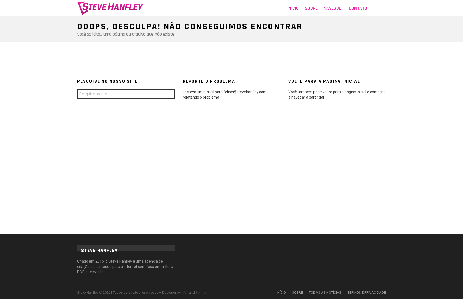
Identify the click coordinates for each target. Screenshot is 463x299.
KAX (184, 292)
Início (293, 8)
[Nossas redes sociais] (374, 8)
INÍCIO (281, 292)
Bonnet (201, 292)
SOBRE (297, 292)
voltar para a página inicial (345, 92)
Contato (358, 8)
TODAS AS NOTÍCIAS (325, 292)
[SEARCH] (382, 8)
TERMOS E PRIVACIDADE (367, 292)
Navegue (332, 8)
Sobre (311, 8)
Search (169, 94)
